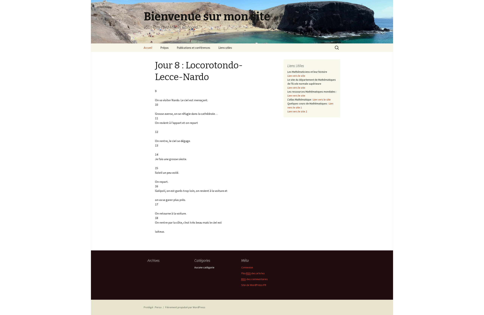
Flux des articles (253, 273)
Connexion (247, 267)
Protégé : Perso (153, 307)
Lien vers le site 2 (297, 111)
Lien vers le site (296, 75)
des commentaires (254, 279)
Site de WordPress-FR (253, 285)
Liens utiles (225, 47)
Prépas (164, 47)
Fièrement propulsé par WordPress (185, 307)
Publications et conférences (193, 47)
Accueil (148, 47)
